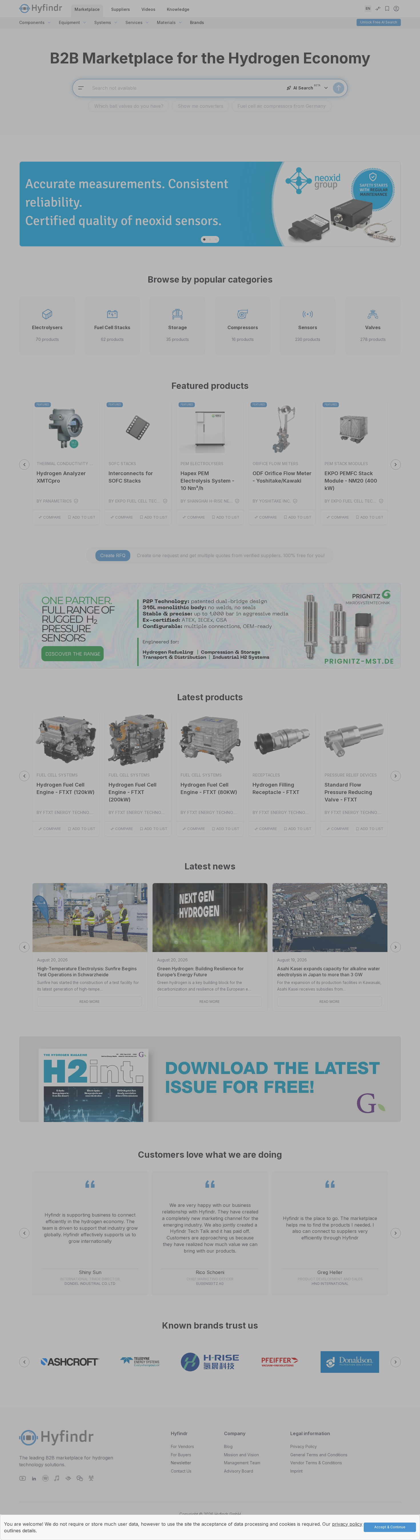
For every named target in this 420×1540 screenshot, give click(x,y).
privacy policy (347, 1524)
